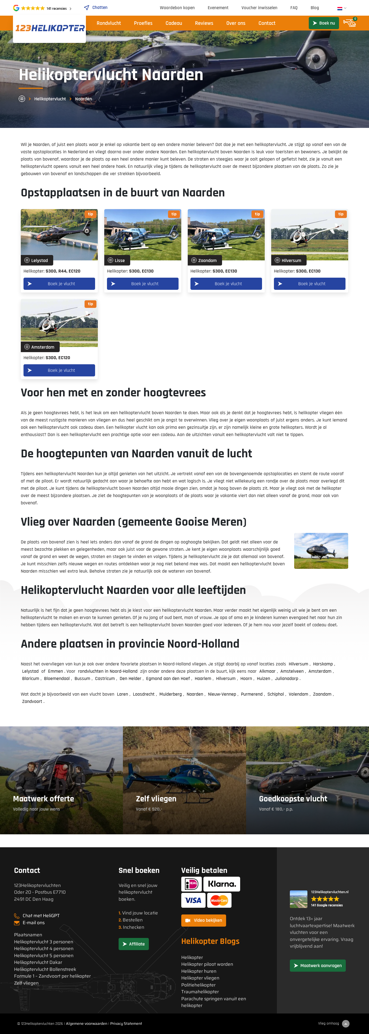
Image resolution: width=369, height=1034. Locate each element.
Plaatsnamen (28, 934)
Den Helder (130, 678)
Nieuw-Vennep (222, 694)
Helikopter (192, 957)
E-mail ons (34, 922)
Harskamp (323, 664)
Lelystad (30, 671)
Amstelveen (292, 671)
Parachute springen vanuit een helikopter (213, 1002)
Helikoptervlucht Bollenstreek (45, 969)
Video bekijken (207, 920)
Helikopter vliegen (200, 978)
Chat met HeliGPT (41, 915)
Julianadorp (286, 678)
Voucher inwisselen (259, 8)
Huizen (263, 678)
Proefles (143, 23)
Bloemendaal (57, 678)
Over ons (236, 23)
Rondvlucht (109, 23)
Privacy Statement (126, 1023)
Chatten (100, 8)
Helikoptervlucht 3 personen (43, 941)
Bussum (82, 678)
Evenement (218, 8)
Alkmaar (267, 671)
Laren (122, 694)
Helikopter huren (198, 971)
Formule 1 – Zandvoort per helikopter (52, 976)
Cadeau (174, 23)
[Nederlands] (339, 8)
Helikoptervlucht (50, 99)
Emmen (55, 671)
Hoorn (246, 678)
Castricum (105, 678)
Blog (315, 8)
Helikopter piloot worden (207, 964)
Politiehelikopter (198, 985)
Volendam (298, 694)
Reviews (204, 23)
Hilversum (298, 664)
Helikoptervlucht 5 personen (43, 955)
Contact (267, 23)
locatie (151, 912)
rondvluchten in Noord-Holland (107, 671)
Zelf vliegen (26, 983)
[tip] (59, 234)
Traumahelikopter (200, 991)
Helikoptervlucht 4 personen (43, 948)
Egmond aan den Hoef (168, 678)
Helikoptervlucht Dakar (38, 962)
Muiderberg (170, 694)
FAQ (294, 8)
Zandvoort (32, 701)
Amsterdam (319, 671)
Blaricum (30, 678)
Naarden (195, 694)
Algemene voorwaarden (86, 1023)
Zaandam (322, 694)
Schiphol (275, 694)
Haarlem (203, 678)
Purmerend (252, 694)
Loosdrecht (144, 694)
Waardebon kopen (177, 8)
